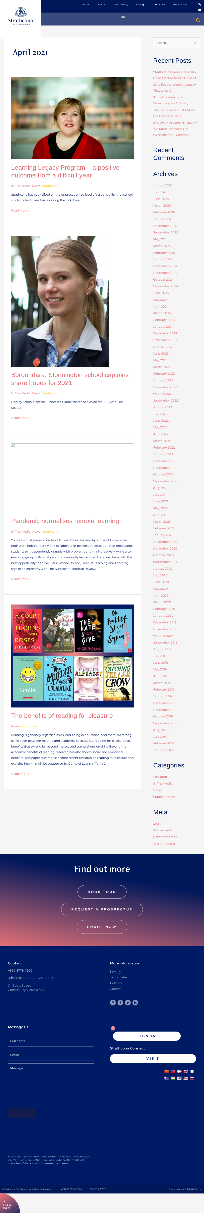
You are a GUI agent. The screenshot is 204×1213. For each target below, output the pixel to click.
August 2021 (162, 488)
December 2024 (165, 266)
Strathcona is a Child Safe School (185, 1189)
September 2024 (165, 286)
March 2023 (162, 367)
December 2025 (165, 226)
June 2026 (161, 199)
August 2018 (162, 730)
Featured (160, 777)
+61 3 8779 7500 (20, 970)
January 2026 (163, 219)
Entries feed (162, 830)
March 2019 (161, 683)
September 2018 (165, 723)
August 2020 (162, 568)
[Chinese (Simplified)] (166, 1072)
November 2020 (165, 548)
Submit (21, 1113)
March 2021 (161, 521)
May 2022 (160, 427)
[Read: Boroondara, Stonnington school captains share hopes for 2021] (60, 301)
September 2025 (165, 232)
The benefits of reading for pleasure (62, 715)
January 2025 (163, 259)
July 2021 (160, 495)
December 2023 (165, 333)
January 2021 (163, 535)
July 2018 (160, 737)
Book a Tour (180, 4)
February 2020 (164, 609)
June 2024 (161, 293)
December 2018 (165, 703)
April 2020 (161, 595)
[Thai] (192, 1078)
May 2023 (160, 360)
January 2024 (163, 326)
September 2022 (165, 400)
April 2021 (160, 515)
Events (101, 4)
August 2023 (162, 347)
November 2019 (164, 629)
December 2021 (164, 461)
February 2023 (164, 373)
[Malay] (185, 1078)
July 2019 (160, 656)
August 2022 (162, 407)
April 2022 (160, 434)
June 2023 (161, 353)
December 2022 (165, 387)
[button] (123, 16)
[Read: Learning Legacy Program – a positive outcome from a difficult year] (72, 118)
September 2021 (165, 481)
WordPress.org (164, 844)
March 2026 (162, 205)
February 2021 (163, 528)
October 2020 (163, 555)
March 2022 (162, 441)
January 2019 (163, 696)
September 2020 (165, 562)
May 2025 (160, 239)
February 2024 (164, 320)
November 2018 (165, 710)
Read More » (20, 210)
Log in (157, 823)
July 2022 (160, 414)
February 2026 (164, 212)
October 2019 (163, 636)
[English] (185, 1072)
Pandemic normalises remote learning (65, 520)
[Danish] (179, 1072)
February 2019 (163, 689)
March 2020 (162, 602)
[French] (192, 1072)
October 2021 (163, 474)
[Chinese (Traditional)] (173, 1072)
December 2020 (165, 542)
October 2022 (163, 394)
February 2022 (164, 447)
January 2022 (163, 454)
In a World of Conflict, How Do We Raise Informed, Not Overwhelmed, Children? (175, 129)
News (86, 4)
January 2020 (163, 615)
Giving (140, 4)
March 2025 (162, 246)
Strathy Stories (164, 797)
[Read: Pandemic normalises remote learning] (72, 478)
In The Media (20, 186)
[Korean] (179, 1078)
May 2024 (160, 300)
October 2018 (163, 716)
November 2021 (164, 468)
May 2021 (160, 508)
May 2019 (160, 669)
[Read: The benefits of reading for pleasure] (72, 655)
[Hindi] (173, 1078)
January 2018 (163, 750)
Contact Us (158, 4)
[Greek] (166, 1078)
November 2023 (165, 340)
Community (121, 4)
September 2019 (165, 642)
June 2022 (161, 420)
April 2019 (160, 676)
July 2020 (160, 575)
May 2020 (160, 589)
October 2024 (163, 279)
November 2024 (165, 273)
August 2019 (162, 649)
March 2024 (162, 313)
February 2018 (163, 743)
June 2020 (161, 582)
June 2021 (160, 501)
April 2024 (161, 306)
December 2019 (164, 622)
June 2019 (160, 662)
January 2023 (163, 380)
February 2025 (164, 253)
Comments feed (165, 837)
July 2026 (160, 192)
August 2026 (162, 185)
